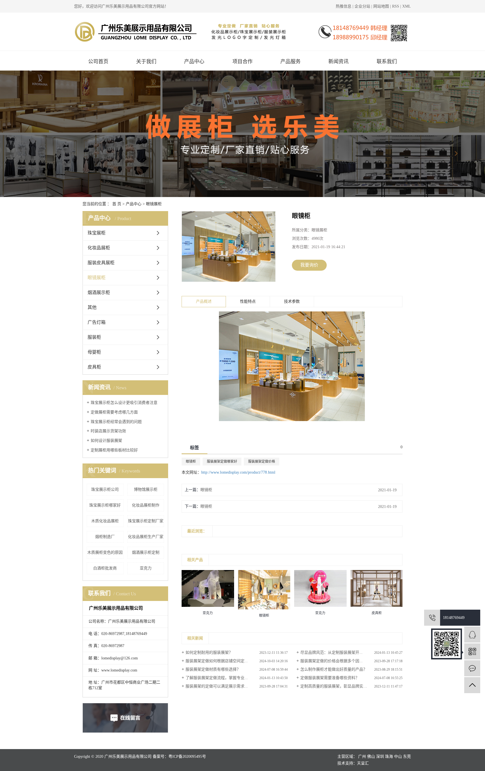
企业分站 (362, 6)
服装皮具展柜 (101, 262)
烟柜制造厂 (105, 537)
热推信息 (343, 6)
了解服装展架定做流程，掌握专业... (217, 678)
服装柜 (94, 337)
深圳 (380, 756)
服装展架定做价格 (261, 461)
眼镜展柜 (154, 204)
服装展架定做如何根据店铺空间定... (217, 661)
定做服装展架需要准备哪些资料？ (329, 678)
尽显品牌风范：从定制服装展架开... (331, 652)
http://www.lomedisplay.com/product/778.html (238, 472)
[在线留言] (472, 668)
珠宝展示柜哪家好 (105, 505)
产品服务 (290, 61)
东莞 (407, 756)
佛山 (371, 756)
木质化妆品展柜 (105, 521)
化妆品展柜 (99, 247)
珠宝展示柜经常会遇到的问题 (116, 422)
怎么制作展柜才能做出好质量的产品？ (333, 669)
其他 (92, 307)
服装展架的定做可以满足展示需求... (217, 686)
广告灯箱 (97, 322)
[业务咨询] (472, 635)
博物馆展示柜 (145, 489)
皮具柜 (94, 367)
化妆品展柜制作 (145, 505)
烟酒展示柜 (99, 292)
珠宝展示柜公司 (105, 489)
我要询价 (309, 265)
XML (406, 6)
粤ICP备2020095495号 (187, 756)
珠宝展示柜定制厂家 (145, 521)
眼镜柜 (191, 461)
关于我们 (146, 61)
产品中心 (194, 61)
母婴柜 (94, 352)
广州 (362, 756)
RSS (395, 6)
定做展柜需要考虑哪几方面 (114, 412)
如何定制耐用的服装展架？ (209, 652)
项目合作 (242, 61)
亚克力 (146, 568)
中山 (398, 756)
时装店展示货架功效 (108, 431)
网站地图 (381, 6)
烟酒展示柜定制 (145, 552)
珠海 (389, 756)
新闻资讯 (338, 61)
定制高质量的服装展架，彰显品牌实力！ (335, 686)
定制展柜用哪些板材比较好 (114, 450)
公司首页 (98, 61)
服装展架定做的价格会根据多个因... (331, 661)
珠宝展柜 (97, 232)
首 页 (116, 204)
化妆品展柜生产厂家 (145, 537)
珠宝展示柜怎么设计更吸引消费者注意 (124, 403)
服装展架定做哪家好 (222, 461)
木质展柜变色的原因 (105, 552)
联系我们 (387, 61)
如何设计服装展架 (106, 440)
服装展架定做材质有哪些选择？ (213, 669)
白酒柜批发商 (105, 568)
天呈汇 (363, 763)
